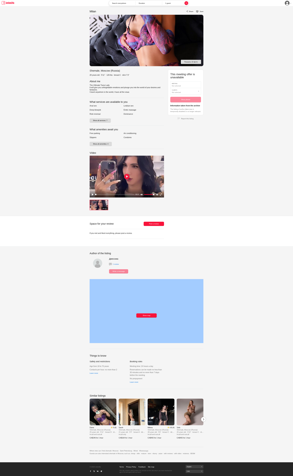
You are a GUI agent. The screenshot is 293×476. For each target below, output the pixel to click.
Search (186, 3)
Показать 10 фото (191, 62)
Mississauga (143, 451)
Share (191, 11)
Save (201, 11)
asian (160, 453)
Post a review (154, 224)
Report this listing (187, 119)
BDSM (192, 453)
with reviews (168, 453)
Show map (146, 315)
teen (149, 453)
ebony (155, 453)
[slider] (114, 194)
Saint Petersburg (126, 451)
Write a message (119, 271)
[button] (149, 3)
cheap (133, 453)
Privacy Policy (131, 467)
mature (143, 453)
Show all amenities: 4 (100, 144)
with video (177, 453)
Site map (151, 467)
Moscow (115, 451)
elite (138, 453)
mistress (186, 453)
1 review (115, 264)
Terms (121, 467)
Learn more (94, 373)
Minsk (136, 451)
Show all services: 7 (100, 120)
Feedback (142, 467)
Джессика (113, 259)
